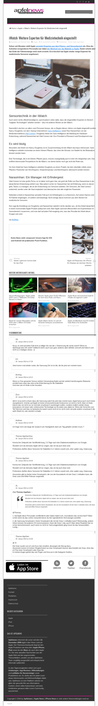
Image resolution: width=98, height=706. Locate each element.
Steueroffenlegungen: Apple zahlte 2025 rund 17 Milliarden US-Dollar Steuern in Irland (22, 297)
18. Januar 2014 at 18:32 (24, 397)
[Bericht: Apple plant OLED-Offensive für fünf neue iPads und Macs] (52, 285)
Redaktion (12, 596)
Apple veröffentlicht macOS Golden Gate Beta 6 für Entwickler (81, 321)
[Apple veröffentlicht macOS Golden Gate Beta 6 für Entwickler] (82, 310)
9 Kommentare (63, 42)
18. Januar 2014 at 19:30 (24, 423)
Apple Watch (80, 42)
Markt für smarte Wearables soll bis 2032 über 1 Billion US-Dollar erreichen (22, 322)
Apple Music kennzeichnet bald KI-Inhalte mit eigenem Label (81, 296)
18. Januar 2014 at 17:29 (24, 361)
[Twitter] (86, 1)
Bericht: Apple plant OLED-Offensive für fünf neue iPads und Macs (52, 296)
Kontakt (11, 592)
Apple (20, 28)
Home (13, 28)
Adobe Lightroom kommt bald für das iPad (25, 261)
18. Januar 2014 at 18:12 (24, 377)
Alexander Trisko (25, 42)
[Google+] (80, 1)
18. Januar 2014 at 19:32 (24, 438)
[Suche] (91, 12)
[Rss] (77, 1)
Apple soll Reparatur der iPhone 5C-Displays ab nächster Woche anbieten (79, 262)
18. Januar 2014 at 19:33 (24, 461)
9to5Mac (15, 220)
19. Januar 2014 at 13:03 (24, 488)
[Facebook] (83, 1)
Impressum (12, 600)
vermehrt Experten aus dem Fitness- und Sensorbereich (59, 46)
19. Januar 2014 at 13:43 (24, 539)
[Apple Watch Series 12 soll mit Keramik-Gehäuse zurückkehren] (52, 310)
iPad (10, 622)
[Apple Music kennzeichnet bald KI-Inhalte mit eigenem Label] (82, 285)
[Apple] (89, 1)
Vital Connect (30, 134)
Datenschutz (13, 604)
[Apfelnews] (28, 11)
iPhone (11, 626)
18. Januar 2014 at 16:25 (24, 342)
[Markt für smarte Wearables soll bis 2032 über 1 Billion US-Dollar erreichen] (23, 310)
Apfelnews (12, 588)
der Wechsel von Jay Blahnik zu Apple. (63, 49)
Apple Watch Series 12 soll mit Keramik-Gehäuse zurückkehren (50, 321)
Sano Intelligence (54, 131)
